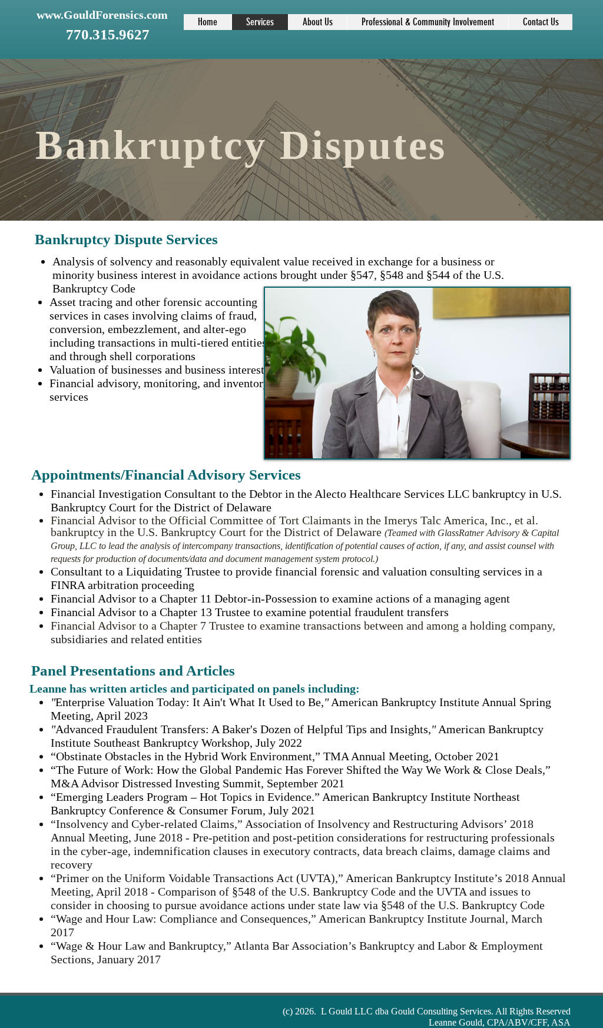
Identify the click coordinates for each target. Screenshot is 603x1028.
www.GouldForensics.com (102, 14)
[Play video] (417, 373)
